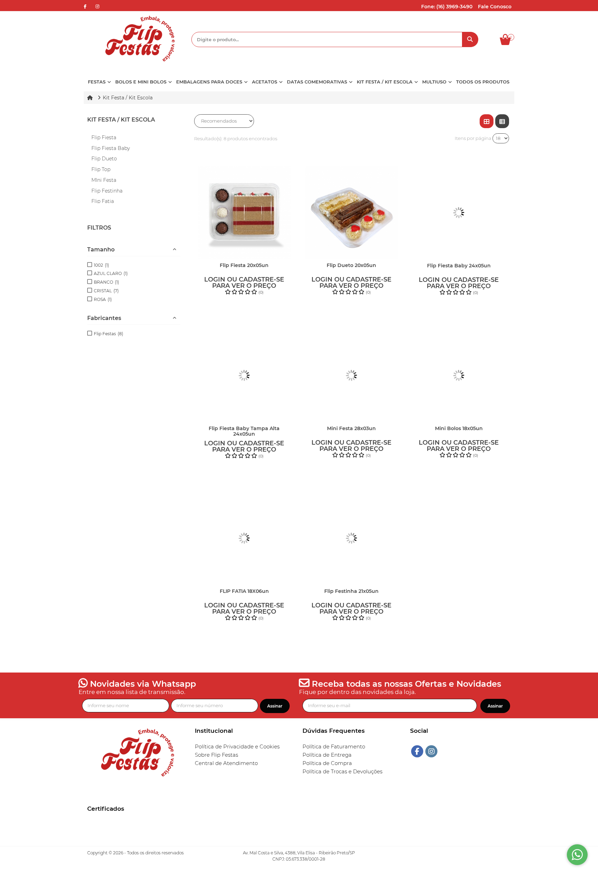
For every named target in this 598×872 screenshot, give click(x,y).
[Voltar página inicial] (90, 98)
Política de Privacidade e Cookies (237, 746)
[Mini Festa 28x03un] (351, 375)
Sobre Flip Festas (216, 755)
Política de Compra (327, 763)
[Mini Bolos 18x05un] (459, 375)
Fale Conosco (494, 6)
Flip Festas (108, 333)
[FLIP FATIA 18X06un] (244, 538)
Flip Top (100, 169)
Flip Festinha (107, 191)
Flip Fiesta (103, 137)
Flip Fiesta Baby (110, 148)
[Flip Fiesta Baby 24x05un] (459, 212)
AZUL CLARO (111, 273)
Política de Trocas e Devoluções (342, 771)
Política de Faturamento (333, 746)
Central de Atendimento (226, 763)
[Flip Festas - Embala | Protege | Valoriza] (137, 39)
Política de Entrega (327, 755)
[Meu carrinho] (508, 43)
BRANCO (106, 282)
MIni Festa (103, 180)
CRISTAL (106, 290)
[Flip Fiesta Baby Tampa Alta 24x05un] (244, 375)
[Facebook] (417, 751)
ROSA (103, 299)
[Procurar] (470, 39)
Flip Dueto (104, 158)
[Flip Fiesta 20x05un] (244, 212)
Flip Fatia (102, 201)
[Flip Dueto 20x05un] (351, 212)
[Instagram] (431, 751)
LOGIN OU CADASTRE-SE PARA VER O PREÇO (244, 283)
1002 (101, 265)
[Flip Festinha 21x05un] (351, 538)
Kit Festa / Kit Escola (121, 119)
